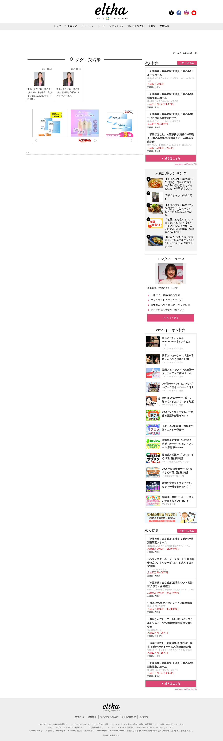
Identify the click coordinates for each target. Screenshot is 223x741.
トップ (57, 26)
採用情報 (143, 716)
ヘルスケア (71, 26)
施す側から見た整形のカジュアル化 (170, 305)
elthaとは (79, 716)
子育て (152, 26)
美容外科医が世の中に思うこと (168, 309)
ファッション (116, 26)
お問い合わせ (129, 716)
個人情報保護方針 (109, 716)
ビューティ (87, 26)
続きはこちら (172, 158)
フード (101, 26)
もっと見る (172, 317)
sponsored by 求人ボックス (186, 164)
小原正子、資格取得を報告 (165, 295)
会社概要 (92, 716)
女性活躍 (164, 26)
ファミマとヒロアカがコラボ (166, 300)
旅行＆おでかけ (136, 26)
